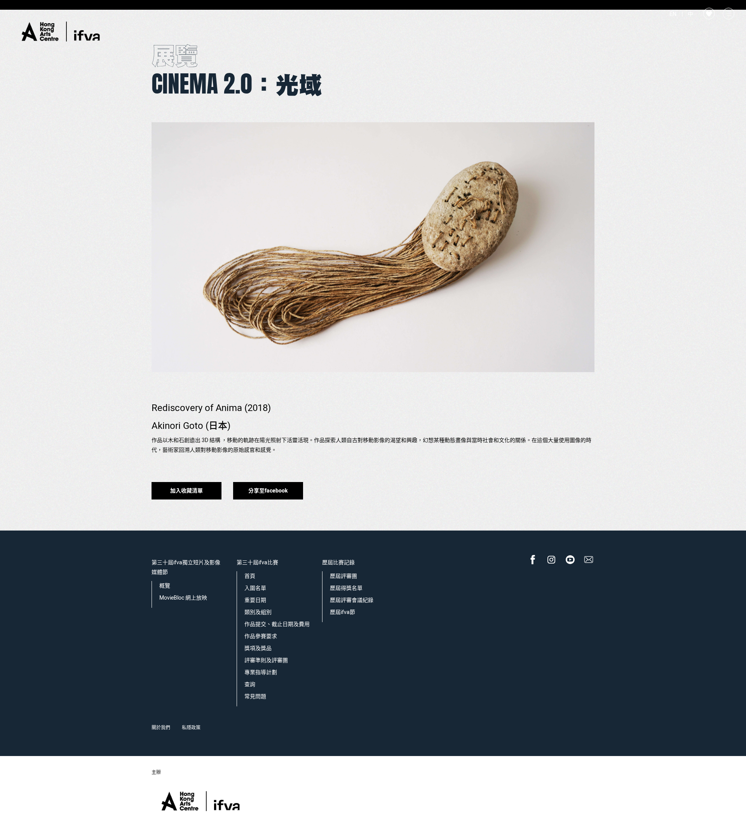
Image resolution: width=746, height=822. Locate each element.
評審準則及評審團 (266, 660)
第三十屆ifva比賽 (257, 562)
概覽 (164, 586)
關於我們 (161, 727)
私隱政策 (191, 727)
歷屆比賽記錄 (338, 562)
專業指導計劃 (260, 672)
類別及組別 (258, 612)
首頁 (249, 576)
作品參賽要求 (260, 636)
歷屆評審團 (343, 576)
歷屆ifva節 (342, 612)
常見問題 (255, 696)
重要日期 (255, 600)
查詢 (249, 684)
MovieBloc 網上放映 (183, 598)
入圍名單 (255, 588)
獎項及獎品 (258, 648)
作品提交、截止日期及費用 (277, 624)
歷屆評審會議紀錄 (351, 600)
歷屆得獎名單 (346, 588)
